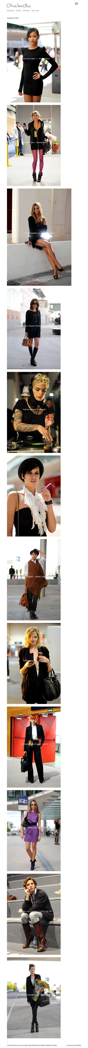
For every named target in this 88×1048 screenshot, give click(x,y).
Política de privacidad (38, 1045)
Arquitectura (10, 10)
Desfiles (18, 10)
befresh (79, 1045)
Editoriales (26, 10)
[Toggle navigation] (76, 4)
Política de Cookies (51, 1045)
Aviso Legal (27, 1045)
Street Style (35, 10)
